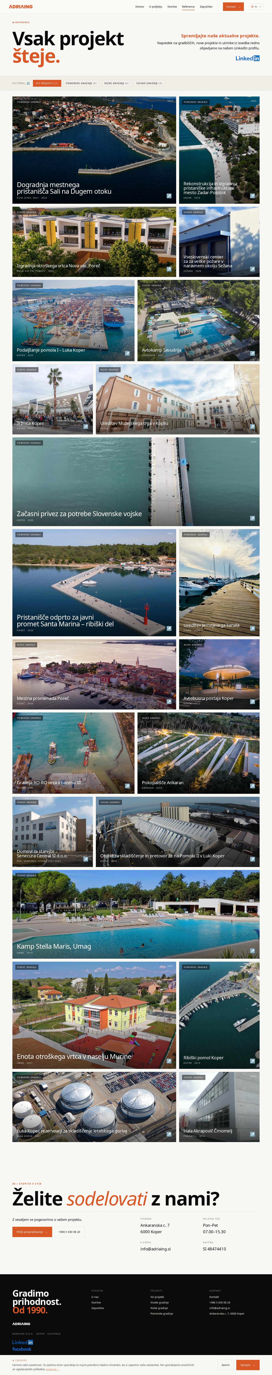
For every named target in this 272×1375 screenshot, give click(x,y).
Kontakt (233, 6)
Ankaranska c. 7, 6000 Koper (226, 1313)
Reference (188, 6)
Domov (139, 6)
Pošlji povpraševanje (32, 1232)
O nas (95, 1297)
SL (256, 6)
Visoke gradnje (149, 83)
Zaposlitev (206, 6)
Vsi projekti (47, 83)
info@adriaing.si (219, 1308)
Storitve (172, 6)
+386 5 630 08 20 (69, 1232)
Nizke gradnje (116, 83)
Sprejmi (248, 1365)
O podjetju (155, 6)
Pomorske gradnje (81, 83)
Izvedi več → (52, 1369)
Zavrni (226, 1365)
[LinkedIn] (248, 58)
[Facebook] (47, 1349)
